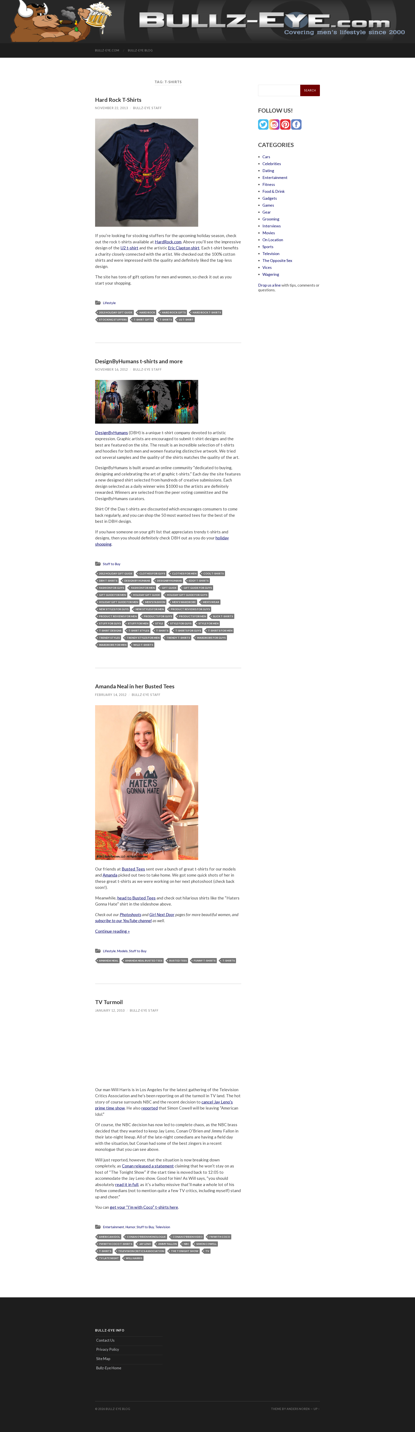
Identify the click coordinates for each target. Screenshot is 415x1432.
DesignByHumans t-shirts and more (139, 361)
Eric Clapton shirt (184, 247)
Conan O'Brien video (188, 1236)
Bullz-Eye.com (107, 50)
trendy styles (109, 637)
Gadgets (269, 198)
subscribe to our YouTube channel (123, 920)
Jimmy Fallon (167, 1243)
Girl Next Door (161, 914)
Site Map (103, 1358)
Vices (267, 267)
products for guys (158, 616)
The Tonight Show (184, 1251)
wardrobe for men (112, 644)
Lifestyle (109, 303)
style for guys (181, 623)
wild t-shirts (143, 644)
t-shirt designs (110, 630)
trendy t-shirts (178, 637)
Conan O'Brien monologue (146, 1236)
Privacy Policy (107, 1349)
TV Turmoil (109, 1002)
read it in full (126, 1184)
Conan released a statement (148, 1165)
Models (122, 951)
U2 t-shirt (129, 247)
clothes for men (184, 573)
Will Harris (134, 1258)
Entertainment (113, 1227)
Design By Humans (137, 580)
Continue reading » (112, 931)
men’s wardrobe (184, 602)
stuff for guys (110, 623)
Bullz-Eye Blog (140, 50)
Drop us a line (269, 285)
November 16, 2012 (111, 369)
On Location (272, 239)
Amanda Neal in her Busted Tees (134, 686)
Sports (267, 246)
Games (268, 205)
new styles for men (150, 609)
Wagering (270, 274)
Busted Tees (133, 868)
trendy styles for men (143, 637)
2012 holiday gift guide (115, 573)
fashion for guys (111, 587)
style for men (208, 623)
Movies (268, 232)
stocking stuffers (113, 319)
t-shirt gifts (143, 319)
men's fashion (155, 602)
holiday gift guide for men (118, 602)
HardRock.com (168, 241)
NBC (186, 1243)
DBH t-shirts (108, 580)
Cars (266, 156)
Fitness (268, 184)
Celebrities (271, 163)
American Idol (109, 1236)
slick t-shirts (223, 616)
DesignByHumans (111, 432)
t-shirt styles (138, 630)
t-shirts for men (220, 630)
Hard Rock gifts (174, 312)
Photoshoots (130, 914)
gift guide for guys (198, 587)
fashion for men (143, 587)
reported (149, 1107)
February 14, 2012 (111, 695)
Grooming (270, 219)
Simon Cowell (206, 1243)
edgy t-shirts (199, 580)
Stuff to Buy (111, 564)
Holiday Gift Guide (146, 594)
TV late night (109, 1258)
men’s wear (211, 602)
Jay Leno (145, 1243)
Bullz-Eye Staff (147, 108)
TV (207, 1251)
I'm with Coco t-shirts (115, 1243)
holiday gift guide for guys (187, 594)
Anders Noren (298, 1409)
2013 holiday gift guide (115, 312)
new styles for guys (114, 609)
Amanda (110, 874)
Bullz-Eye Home (108, 1368)
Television (162, 1227)
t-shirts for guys (188, 630)
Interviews (271, 225)
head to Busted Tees (136, 897)
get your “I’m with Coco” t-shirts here (144, 1207)
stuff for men (138, 623)
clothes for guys (152, 573)
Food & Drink (273, 191)
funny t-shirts (204, 960)
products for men (192, 616)
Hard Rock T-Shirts (118, 99)
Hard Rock (147, 312)
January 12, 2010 (110, 1010)
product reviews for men (118, 616)
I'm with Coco (219, 1236)
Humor (130, 1227)
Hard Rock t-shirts (207, 312)
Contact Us (105, 1340)
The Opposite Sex (277, 260)
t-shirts (166, 319)
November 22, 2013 (111, 108)
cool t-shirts (213, 573)
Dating (268, 170)
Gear (266, 212)
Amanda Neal (108, 960)
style (159, 623)
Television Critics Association (141, 1251)
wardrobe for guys (211, 637)
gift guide (169, 587)
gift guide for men (112, 594)
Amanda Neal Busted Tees (143, 960)
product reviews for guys (190, 609)
